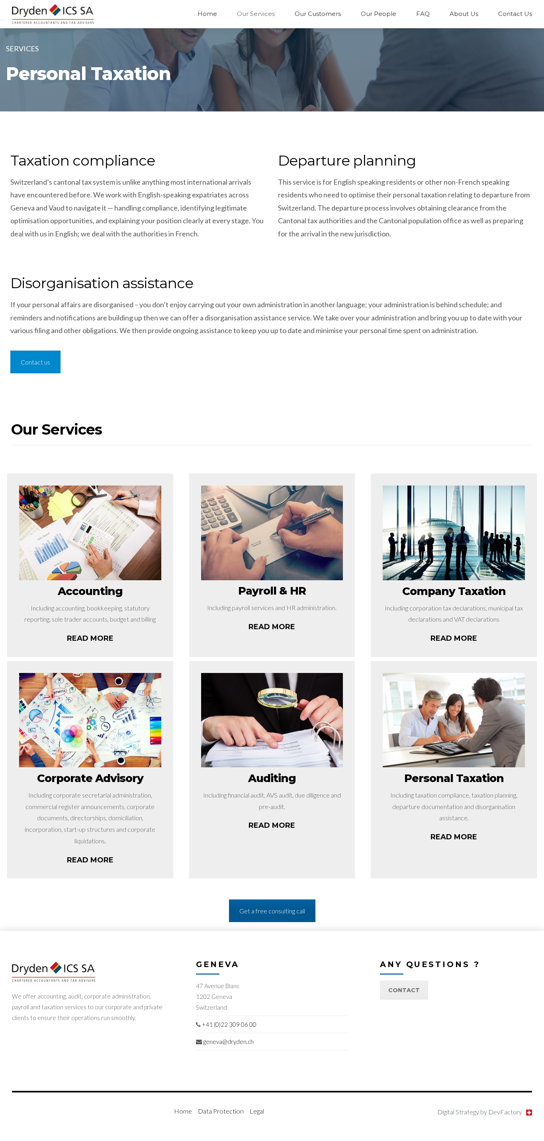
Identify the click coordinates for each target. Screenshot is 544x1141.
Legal (257, 1111)
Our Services (256, 14)
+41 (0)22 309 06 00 (229, 1024)
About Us (464, 14)
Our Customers (318, 14)
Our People (378, 14)
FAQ (423, 14)
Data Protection (221, 1111)
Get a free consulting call (272, 911)
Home (207, 14)
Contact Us (515, 14)
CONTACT (404, 990)
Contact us (35, 362)
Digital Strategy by (479, 1112)
